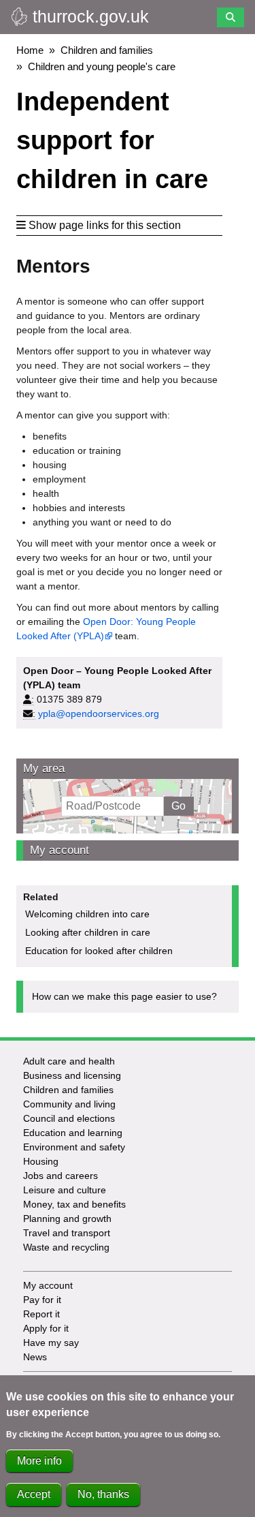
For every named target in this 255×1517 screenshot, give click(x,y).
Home (30, 50)
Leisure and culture (64, 1189)
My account (59, 850)
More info (39, 1461)
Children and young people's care (101, 66)
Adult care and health (69, 1061)
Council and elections (69, 1118)
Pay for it (42, 1299)
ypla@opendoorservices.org (98, 713)
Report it (41, 1313)
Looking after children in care (87, 932)
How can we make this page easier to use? (124, 996)
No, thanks (103, 1494)
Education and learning (72, 1132)
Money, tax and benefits (74, 1204)
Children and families (107, 50)
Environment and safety (74, 1146)
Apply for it (46, 1328)
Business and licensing (72, 1075)
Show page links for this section (105, 225)
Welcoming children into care (87, 913)
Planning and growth (67, 1218)
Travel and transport (66, 1232)
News (35, 1356)
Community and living (69, 1104)
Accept (33, 1494)
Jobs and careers (60, 1175)
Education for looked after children (99, 950)
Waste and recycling (66, 1247)
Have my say (51, 1342)
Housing (40, 1161)
